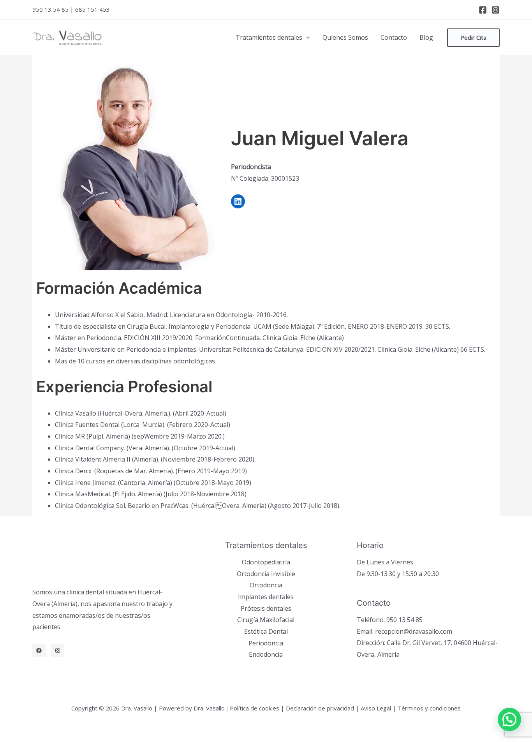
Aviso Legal (376, 708)
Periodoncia (265, 643)
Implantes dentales (266, 596)
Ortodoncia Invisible (266, 573)
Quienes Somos (345, 37)
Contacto (394, 37)
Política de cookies (254, 708)
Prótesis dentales (266, 608)
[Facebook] (483, 10)
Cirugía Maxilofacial (265, 619)
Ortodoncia (266, 585)
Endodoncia (266, 654)
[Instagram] (495, 10)
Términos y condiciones (429, 708)
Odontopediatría (266, 562)
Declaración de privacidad (320, 708)
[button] (509, 719)
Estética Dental (266, 631)
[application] (306, 37)
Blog (426, 37)
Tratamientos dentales (269, 37)
